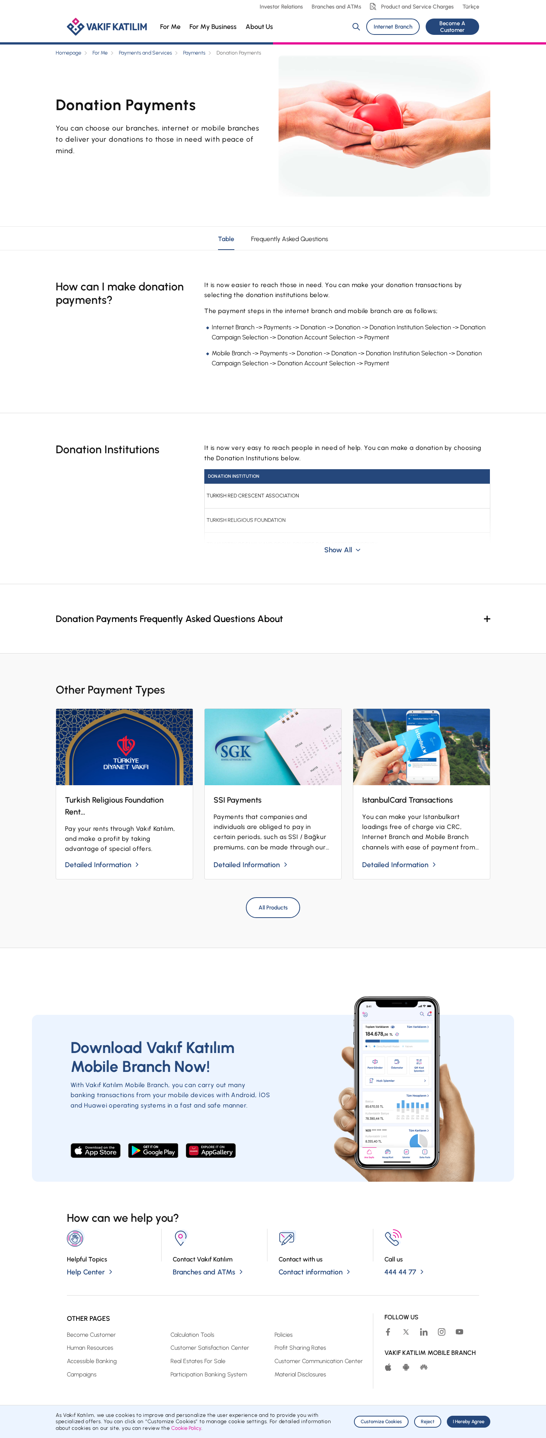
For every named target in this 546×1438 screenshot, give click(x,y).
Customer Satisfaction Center (209, 1347)
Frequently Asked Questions (289, 239)
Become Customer (91, 1334)
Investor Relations (281, 6)
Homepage (68, 53)
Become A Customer (452, 26)
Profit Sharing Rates (300, 1347)
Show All (338, 550)
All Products (273, 907)
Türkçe (470, 6)
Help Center (86, 1272)
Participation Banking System (208, 1374)
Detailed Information (98, 865)
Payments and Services (145, 53)
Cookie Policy (186, 1428)
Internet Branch (393, 26)
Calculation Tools (192, 1334)
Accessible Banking (92, 1361)
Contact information (310, 1272)
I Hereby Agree (468, 1421)
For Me (170, 27)
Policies (283, 1334)
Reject (428, 1421)
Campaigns (82, 1374)
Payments (194, 53)
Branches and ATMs (336, 6)
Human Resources (90, 1347)
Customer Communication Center (318, 1361)
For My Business (213, 27)
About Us (259, 27)
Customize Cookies (381, 1421)
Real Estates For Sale (197, 1361)
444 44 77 (400, 1272)
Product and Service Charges (417, 6)
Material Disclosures (300, 1374)
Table (226, 239)
